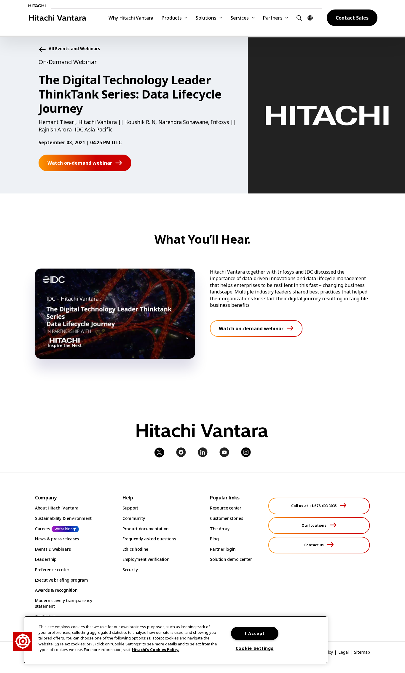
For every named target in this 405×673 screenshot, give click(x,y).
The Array (219, 528)
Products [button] (171, 18)
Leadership (46, 559)
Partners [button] (272, 18)
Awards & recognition (56, 590)
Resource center (225, 508)
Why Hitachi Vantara (131, 18)
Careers (42, 528)
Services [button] (240, 18)
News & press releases (57, 539)
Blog (214, 539)
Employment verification (146, 559)
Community (133, 518)
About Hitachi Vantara (57, 508)
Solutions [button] (206, 18)
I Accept (255, 633)
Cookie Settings (255, 648)
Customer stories (226, 518)
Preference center (52, 569)
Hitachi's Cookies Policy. (155, 649)
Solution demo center (231, 559)
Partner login (222, 549)
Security (130, 569)
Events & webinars (53, 549)
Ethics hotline (135, 549)
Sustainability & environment (63, 518)
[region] (176, 640)
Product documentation (145, 528)
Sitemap (362, 652)
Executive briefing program (61, 580)
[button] (298, 17)
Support (130, 508)
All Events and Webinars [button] (74, 48)
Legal (343, 652)
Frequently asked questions (149, 539)
